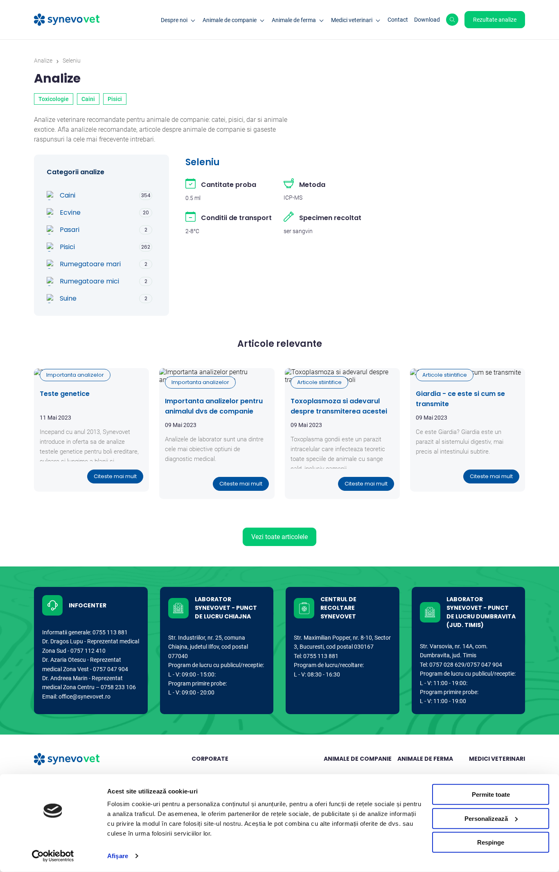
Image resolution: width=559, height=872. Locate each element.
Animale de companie (230, 20)
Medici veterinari (351, 20)
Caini (88, 99)
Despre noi (174, 20)
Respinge (490, 842)
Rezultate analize (494, 19)
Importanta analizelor (75, 375)
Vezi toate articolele (279, 537)
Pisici (115, 99)
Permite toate (491, 794)
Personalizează (486, 818)
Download (427, 19)
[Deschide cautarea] (452, 19)
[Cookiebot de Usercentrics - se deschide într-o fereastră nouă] (53, 856)
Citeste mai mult (115, 476)
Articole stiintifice (319, 382)
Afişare (117, 855)
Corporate (210, 759)
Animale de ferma (294, 20)
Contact (398, 19)
